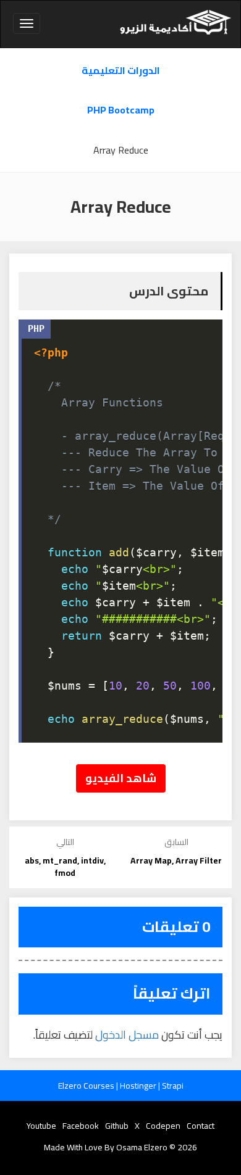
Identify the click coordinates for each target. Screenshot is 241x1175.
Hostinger (139, 1086)
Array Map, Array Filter (176, 860)
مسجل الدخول (127, 1035)
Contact (200, 1125)
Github (117, 1125)
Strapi (173, 1086)
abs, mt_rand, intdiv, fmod (65, 866)
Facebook (80, 1125)
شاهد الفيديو (120, 778)
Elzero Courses (87, 1086)
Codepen (163, 1125)
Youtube (41, 1125)
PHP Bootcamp (120, 110)
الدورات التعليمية (121, 71)
